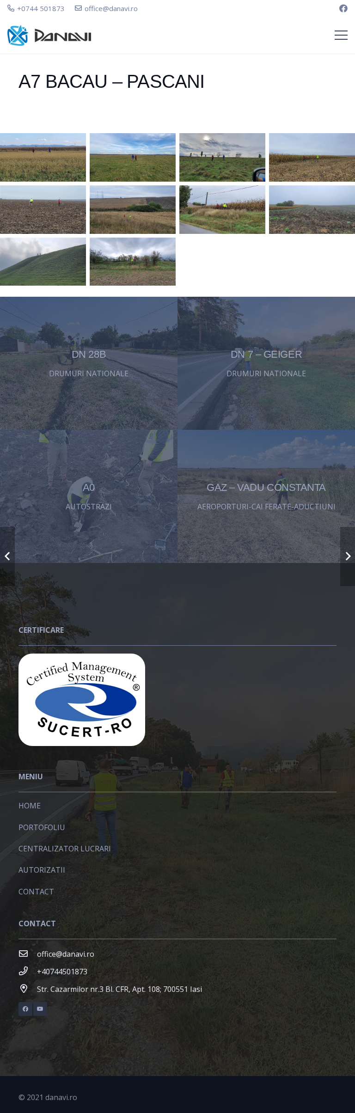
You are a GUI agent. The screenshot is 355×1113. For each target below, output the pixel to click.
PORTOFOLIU (41, 827)
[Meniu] (341, 35)
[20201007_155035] (222, 157)
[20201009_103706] (222, 209)
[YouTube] (40, 1009)
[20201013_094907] (133, 262)
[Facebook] (343, 8)
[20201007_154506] (133, 157)
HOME (29, 806)
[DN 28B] (89, 363)
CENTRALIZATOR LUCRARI (64, 849)
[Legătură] (49, 35)
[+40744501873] (27, 971)
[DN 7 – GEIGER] (266, 363)
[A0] (89, 496)
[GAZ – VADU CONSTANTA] (266, 496)
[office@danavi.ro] (27, 954)
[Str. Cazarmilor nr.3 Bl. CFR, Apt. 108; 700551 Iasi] (27, 989)
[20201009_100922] (133, 209)
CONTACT (36, 892)
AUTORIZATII (41, 870)
